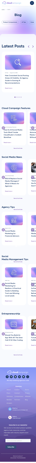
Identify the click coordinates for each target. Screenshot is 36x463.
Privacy (27, 393)
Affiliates (28, 396)
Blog (26, 400)
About (9, 389)
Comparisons (18, 396)
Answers (9, 403)
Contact (17, 393)
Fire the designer (21, 457)
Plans (8, 393)
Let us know (13, 457)
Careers (17, 389)
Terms (27, 389)
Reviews (9, 400)
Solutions (10, 396)
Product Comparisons (10, 22)
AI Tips (24, 22)
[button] (32, 3)
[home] (11, 3)
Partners (17, 400)
